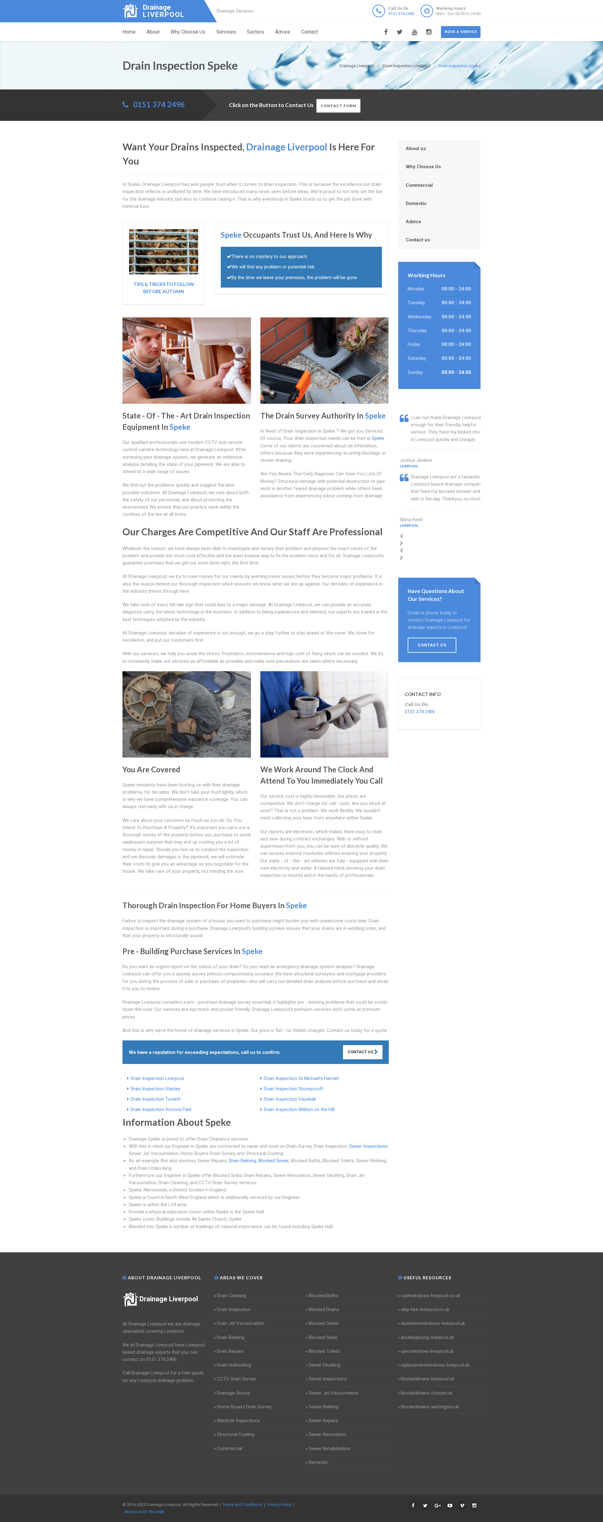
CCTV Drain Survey (236, 1379)
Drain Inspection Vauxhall (290, 1099)
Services (226, 32)
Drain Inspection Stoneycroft (293, 1089)
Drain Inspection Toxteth (156, 1099)
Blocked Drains (324, 1309)
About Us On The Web (144, 1511)
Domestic (416, 203)
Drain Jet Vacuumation (240, 1323)
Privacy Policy (279, 1504)
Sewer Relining (324, 1407)
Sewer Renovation (327, 1434)
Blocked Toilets (324, 1351)
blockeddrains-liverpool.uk (427, 1379)
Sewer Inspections (368, 1146)
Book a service (461, 32)
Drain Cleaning (231, 1295)
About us (416, 148)
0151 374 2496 (401, 13)
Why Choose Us (188, 32)
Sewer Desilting (324, 1365)
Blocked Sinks (323, 1337)
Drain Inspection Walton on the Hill (299, 1109)
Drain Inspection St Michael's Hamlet (301, 1078)
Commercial (419, 185)
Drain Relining (242, 1160)
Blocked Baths (323, 1295)
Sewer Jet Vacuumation (333, 1393)
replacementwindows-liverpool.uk (435, 1365)
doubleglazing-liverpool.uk (427, 1337)
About (153, 32)
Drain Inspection (233, 1309)
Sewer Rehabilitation (329, 1448)
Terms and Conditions (242, 1504)
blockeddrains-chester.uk (426, 1393)
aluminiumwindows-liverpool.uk (433, 1323)
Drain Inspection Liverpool (157, 1078)
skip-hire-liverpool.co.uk (425, 1309)
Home (129, 32)
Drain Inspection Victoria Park (161, 1109)
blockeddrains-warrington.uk (430, 1407)
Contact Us (361, 1052)
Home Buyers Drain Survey (244, 1407)
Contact (309, 32)
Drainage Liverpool (168, 1299)
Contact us (418, 240)
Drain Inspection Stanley (155, 1089)
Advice (282, 32)
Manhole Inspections (238, 1420)
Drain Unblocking (234, 1365)
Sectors (255, 32)
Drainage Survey (233, 1393)
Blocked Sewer (273, 1160)
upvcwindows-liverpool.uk (427, 1351)
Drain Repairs (230, 1351)
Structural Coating (235, 1434)
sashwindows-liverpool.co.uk (430, 1295)
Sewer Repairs (323, 1420)
